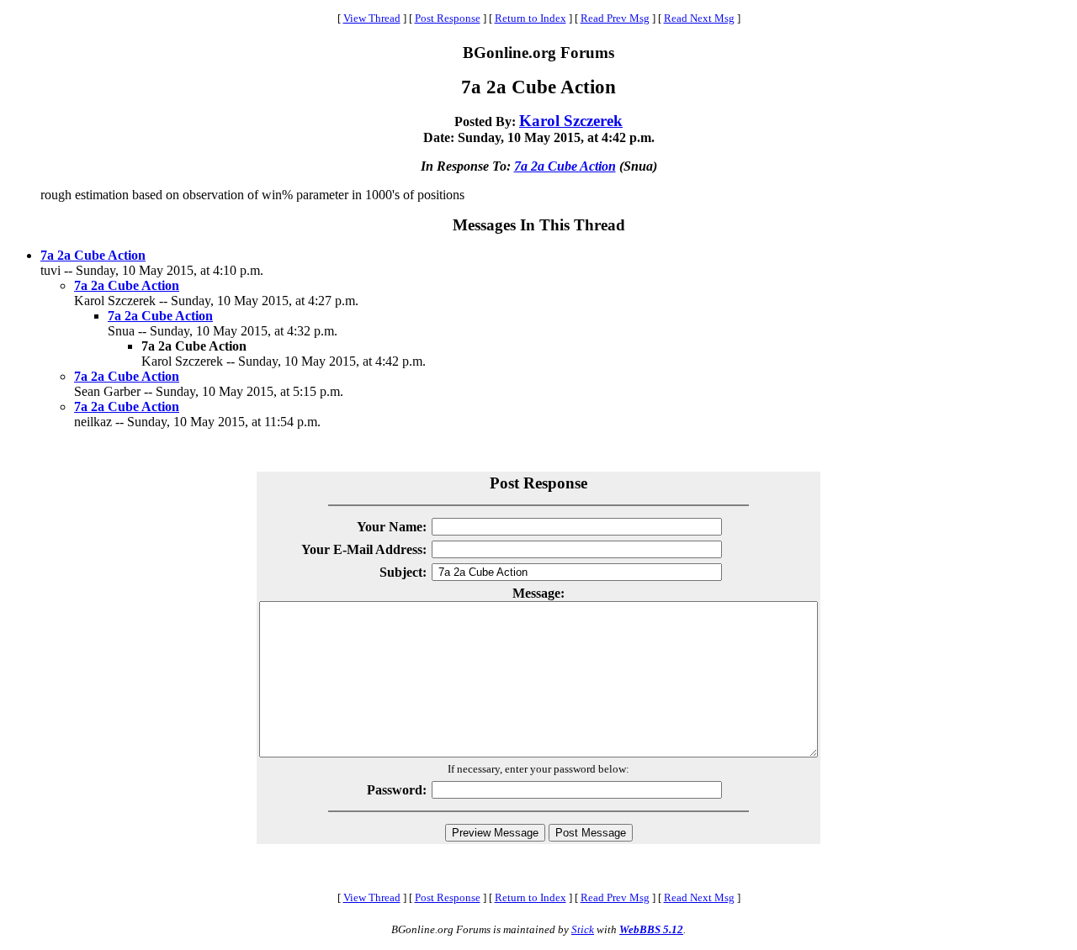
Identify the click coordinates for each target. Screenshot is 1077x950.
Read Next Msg (699, 18)
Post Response (447, 18)
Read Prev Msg (615, 18)
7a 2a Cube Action (565, 166)
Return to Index (530, 18)
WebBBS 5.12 (651, 929)
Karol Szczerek (571, 120)
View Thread (372, 18)
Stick (582, 929)
